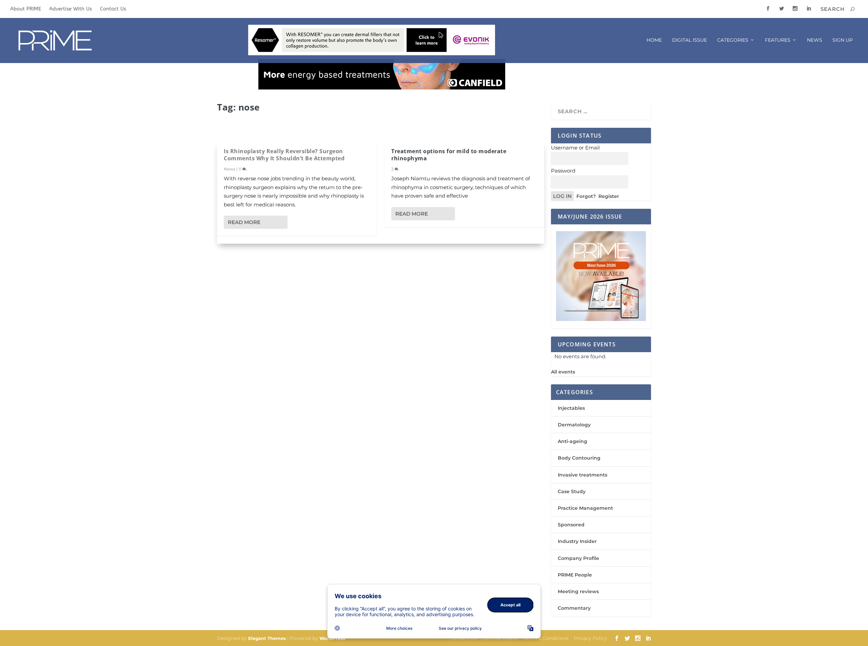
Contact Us (113, 9)
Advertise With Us (70, 9)
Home (654, 40)
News (814, 40)
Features (777, 40)
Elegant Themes (267, 638)
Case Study (572, 491)
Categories (732, 40)
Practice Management (585, 508)
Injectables (571, 408)
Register (608, 196)
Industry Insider (577, 541)
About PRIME (25, 9)
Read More (244, 222)
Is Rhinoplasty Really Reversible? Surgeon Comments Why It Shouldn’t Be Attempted (284, 154)
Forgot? (586, 196)
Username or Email (575, 147)
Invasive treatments (582, 475)
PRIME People (575, 575)
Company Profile (578, 558)
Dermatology (574, 425)
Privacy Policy (590, 638)
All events (563, 372)
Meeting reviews (578, 591)
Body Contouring (579, 458)
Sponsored (571, 525)
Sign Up (842, 40)
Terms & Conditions (545, 638)
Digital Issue (689, 40)
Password (563, 170)
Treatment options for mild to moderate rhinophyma (448, 154)
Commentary (574, 608)
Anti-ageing (572, 441)
